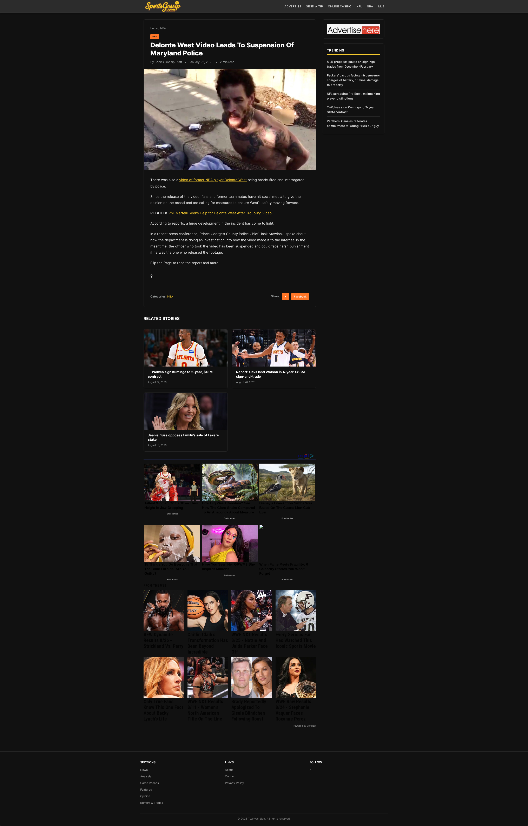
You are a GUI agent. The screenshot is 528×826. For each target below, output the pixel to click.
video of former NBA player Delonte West (213, 180)
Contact (230, 776)
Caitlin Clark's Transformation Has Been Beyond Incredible (207, 643)
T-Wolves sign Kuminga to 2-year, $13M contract (351, 109)
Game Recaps (149, 783)
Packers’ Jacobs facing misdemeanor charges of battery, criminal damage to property (353, 80)
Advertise (292, 6)
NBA (370, 6)
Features (146, 789)
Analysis (145, 776)
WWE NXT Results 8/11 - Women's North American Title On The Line (205, 710)
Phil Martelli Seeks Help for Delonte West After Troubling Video (220, 213)
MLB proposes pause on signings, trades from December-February (351, 64)
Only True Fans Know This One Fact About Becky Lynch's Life (163, 710)
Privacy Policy (234, 783)
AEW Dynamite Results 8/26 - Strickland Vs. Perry (164, 640)
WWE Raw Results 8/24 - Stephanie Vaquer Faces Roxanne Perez (293, 710)
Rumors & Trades (151, 802)
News (144, 769)
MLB (381, 6)
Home (154, 28)
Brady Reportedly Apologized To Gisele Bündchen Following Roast (248, 710)
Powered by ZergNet (304, 725)
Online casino (339, 6)
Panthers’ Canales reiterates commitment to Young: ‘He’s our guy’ (353, 123)
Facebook (300, 296)
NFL (359, 6)
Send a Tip (314, 6)
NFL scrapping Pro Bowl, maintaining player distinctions (353, 96)
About (229, 769)
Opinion (145, 796)
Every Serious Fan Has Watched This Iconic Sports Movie (296, 640)
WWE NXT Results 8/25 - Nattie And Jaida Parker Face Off (249, 643)
